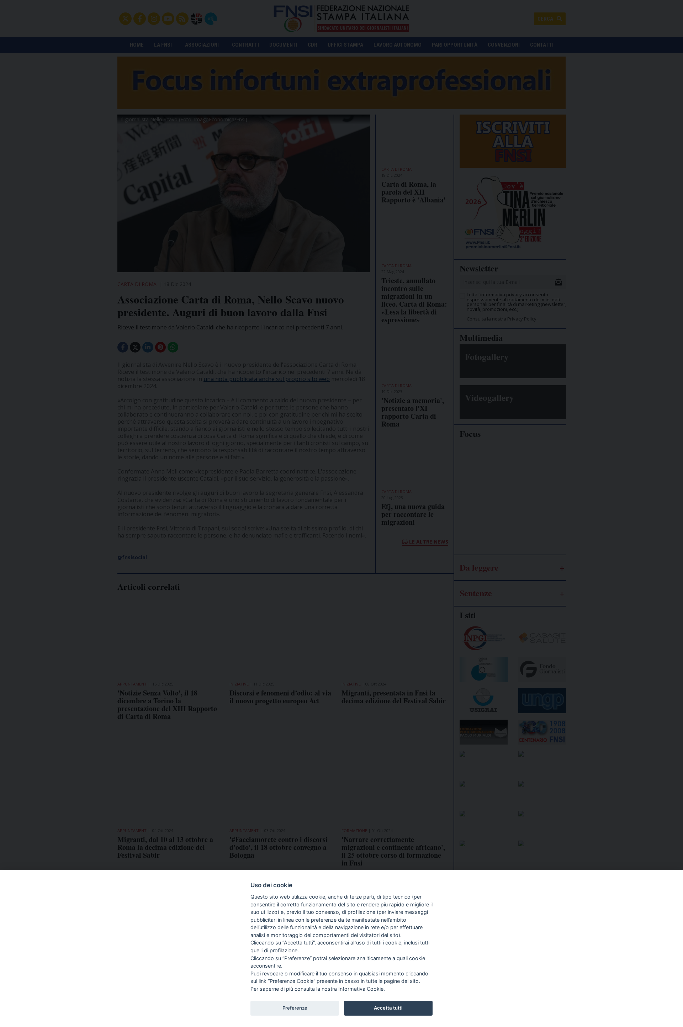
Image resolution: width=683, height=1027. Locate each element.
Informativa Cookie (360, 989)
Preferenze (294, 1008)
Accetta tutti (388, 1008)
